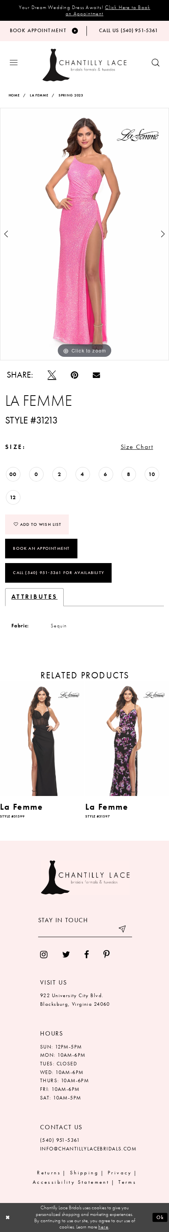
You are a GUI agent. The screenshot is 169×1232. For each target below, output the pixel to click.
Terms (127, 1182)
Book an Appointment (41, 548)
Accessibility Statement (71, 1182)
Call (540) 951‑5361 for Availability (58, 572)
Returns (49, 1173)
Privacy (120, 1173)
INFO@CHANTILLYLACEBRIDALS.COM (88, 1149)
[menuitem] (44, 955)
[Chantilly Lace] (84, 65)
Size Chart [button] (137, 447)
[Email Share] (96, 375)
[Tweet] (52, 375)
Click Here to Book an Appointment (108, 10)
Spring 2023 (71, 95)
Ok (160, 1217)
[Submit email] (123, 930)
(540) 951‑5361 (60, 1140)
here (103, 1226)
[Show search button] (155, 63)
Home (14, 95)
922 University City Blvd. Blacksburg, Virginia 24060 (75, 999)
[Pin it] (75, 375)
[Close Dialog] (8, 1217)
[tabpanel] (84, 234)
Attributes (34, 597)
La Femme (39, 95)
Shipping (84, 1173)
